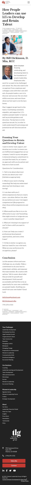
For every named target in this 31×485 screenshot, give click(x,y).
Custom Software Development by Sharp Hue (14, 479)
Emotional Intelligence (8, 357)
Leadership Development (9, 329)
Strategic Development (8, 399)
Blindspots (5, 346)
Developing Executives (8, 332)
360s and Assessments (8, 374)
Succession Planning (7, 359)
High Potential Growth (8, 334)
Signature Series (6, 392)
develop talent (7, 29)
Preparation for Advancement (10, 350)
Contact (14, 465)
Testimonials (5, 420)
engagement (16, 29)
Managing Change (7, 348)
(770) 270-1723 (10, 456)
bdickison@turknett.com (11, 297)
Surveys (4, 379)
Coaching (5, 367)
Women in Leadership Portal (10, 394)
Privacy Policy (25, 481)
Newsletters (5, 418)
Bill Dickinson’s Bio (9, 301)
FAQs (3, 423)
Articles (20, 28)
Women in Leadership (8, 352)
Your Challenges (7, 327)
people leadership (15, 32)
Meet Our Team (6, 411)
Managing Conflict (7, 343)
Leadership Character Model (10, 409)
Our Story (5, 407)
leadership (11, 30)
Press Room (5, 416)
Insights (4, 414)
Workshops (5, 377)
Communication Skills (8, 355)
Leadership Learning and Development (12, 370)
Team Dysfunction (7, 339)
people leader (6, 32)
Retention (5, 341)
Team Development (7, 372)
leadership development (21, 30)
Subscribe (14, 461)
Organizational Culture (8, 336)
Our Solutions (6, 365)
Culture (4, 396)
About (4, 404)
